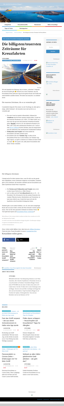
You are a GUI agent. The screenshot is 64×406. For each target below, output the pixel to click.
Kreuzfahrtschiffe (23, 24)
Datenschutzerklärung (56, 399)
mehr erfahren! (54, 117)
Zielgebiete (8, 24)
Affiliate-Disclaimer (35, 229)
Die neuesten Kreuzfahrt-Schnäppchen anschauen (16, 38)
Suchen (53, 51)
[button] (8, 240)
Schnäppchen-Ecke (31, 231)
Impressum (46, 399)
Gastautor (6, 328)
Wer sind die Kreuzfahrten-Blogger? (12, 4)
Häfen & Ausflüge (53, 24)
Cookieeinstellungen (58, 402)
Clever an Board (18, 32)
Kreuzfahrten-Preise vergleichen (25, 211)
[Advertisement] (21, 159)
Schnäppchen (24, 28)
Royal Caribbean (14, 127)
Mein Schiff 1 (14, 346)
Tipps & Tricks (9, 28)
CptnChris (5, 58)
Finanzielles (17, 60)
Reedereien (37, 24)
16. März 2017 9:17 (27, 60)
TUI (19, 346)
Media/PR (39, 399)
